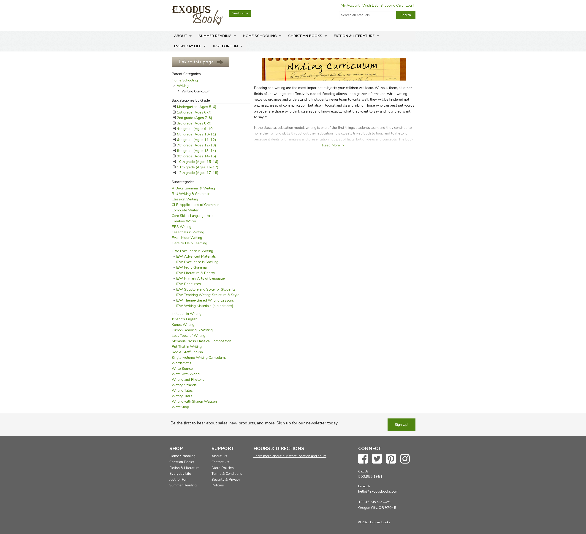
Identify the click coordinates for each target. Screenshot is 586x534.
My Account (350, 5)
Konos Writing (183, 324)
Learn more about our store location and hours (289, 455)
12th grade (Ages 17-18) (197, 172)
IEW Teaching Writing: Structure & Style (207, 294)
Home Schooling (260, 35)
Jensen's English (184, 319)
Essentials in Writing (188, 232)
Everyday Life (187, 46)
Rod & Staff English (187, 352)
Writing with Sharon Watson (194, 401)
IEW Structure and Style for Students (206, 289)
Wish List (370, 5)
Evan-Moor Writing (187, 237)
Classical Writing (185, 199)
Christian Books (305, 35)
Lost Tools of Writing (188, 335)
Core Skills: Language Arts (193, 215)
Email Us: (364, 486)
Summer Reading (214, 35)
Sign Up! (401, 424)
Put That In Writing (187, 346)
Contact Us (220, 461)
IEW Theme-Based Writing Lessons (205, 300)
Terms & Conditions (227, 473)
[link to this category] (200, 61)
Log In (410, 5)
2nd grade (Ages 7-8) (194, 117)
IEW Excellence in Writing (192, 251)
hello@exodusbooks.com (378, 491)
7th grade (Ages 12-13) (196, 145)
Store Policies (223, 467)
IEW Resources (188, 283)
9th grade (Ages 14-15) (196, 156)
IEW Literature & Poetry (195, 272)
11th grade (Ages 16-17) (197, 167)
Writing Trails (182, 396)
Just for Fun (225, 46)
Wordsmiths (181, 363)
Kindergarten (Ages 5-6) (196, 106)
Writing (183, 85)
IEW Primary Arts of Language (200, 278)
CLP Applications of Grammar (195, 204)
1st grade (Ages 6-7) (194, 112)
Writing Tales (182, 390)
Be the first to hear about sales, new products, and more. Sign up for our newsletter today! (254, 423)
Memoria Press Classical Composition (201, 341)
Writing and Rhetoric (188, 379)
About (180, 35)
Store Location (240, 13)
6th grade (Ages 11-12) (196, 139)
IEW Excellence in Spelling (197, 261)
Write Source (182, 368)
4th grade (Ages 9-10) (195, 128)
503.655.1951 (370, 476)
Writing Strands (184, 385)
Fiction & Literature (354, 35)
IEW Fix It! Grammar (192, 267)
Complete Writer (185, 210)
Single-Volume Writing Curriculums (199, 357)
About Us (219, 455)
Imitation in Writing (186, 313)
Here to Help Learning (189, 243)
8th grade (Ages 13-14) (196, 150)
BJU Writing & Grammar (190, 193)
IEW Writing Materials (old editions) (204, 305)
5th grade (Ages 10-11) (196, 134)
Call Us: (363, 471)
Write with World (186, 374)
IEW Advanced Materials (196, 256)
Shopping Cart (391, 5)
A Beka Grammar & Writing (193, 188)
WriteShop (180, 407)
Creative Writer (184, 221)
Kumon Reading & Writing (192, 330)
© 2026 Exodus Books (374, 522)
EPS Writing (181, 226)
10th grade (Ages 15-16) (197, 161)
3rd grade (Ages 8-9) (194, 123)
